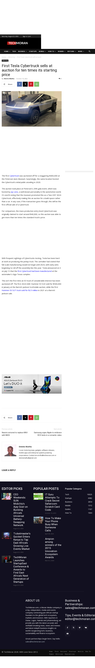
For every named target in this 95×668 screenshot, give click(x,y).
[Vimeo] (79, 627)
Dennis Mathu (9, 79)
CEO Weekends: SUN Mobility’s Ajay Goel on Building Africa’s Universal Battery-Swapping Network (20, 510)
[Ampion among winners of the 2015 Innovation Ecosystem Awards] (38, 540)
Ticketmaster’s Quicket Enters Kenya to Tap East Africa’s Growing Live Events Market (21, 541)
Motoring (5, 60)
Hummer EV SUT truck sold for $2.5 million (20, 290)
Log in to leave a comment (12, 474)
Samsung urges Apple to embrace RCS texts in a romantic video (48, 433)
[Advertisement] (47, 17)
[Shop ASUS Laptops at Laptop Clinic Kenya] (32, 384)
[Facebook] (19, 84)
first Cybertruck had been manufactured (35, 271)
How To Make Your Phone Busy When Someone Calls (53, 524)
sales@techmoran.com (35, 641)
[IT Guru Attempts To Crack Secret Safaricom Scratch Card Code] (38, 496)
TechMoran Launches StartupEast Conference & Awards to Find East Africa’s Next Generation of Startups (21, 569)
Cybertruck (14, 175)
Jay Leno (14, 192)
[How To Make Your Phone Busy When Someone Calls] (38, 520)
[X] (25, 84)
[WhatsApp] (36, 84)
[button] (89, 51)
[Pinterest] (30, 84)
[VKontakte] (85, 627)
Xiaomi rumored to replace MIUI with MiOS (14, 433)
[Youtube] (67, 633)
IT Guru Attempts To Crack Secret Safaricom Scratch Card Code (52, 502)
